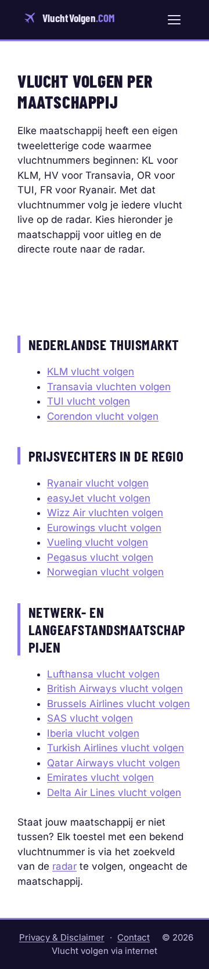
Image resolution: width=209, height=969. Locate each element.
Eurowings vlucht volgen (104, 528)
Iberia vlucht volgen (93, 733)
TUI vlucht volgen (88, 401)
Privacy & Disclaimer (62, 937)
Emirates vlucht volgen (100, 777)
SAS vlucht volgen (90, 718)
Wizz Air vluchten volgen (105, 512)
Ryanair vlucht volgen (98, 483)
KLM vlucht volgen (90, 371)
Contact (133, 937)
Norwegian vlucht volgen (105, 572)
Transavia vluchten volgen (109, 386)
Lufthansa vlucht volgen (103, 674)
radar (64, 866)
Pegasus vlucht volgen (100, 557)
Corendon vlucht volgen (102, 416)
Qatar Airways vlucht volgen (113, 763)
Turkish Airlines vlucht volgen (115, 748)
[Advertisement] (104, 292)
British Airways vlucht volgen (115, 688)
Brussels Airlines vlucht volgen (118, 703)
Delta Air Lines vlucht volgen (114, 792)
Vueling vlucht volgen (97, 542)
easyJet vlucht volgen (98, 498)
